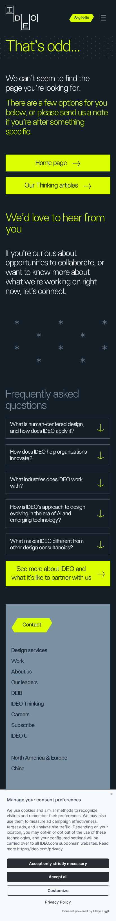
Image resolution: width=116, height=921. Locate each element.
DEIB (16, 693)
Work (17, 661)
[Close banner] (112, 793)
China (17, 768)
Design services (29, 650)
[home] (24, 18)
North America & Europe (39, 758)
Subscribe (23, 725)
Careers (20, 714)
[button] (103, 18)
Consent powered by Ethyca (82, 911)
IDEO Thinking (27, 704)
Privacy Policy (58, 902)
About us (21, 672)
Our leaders (24, 682)
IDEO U (19, 736)
